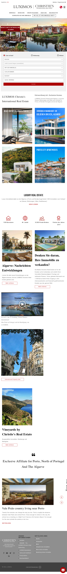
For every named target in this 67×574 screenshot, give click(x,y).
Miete (37, 547)
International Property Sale (12, 379)
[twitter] (10, 556)
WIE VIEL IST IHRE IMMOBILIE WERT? (44, 15)
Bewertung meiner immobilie (43, 555)
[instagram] (14, 556)
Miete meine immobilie (42, 552)
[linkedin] (9, 559)
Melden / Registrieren (59, 2)
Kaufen (38, 541)
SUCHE (33, 84)
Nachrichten (53, 13)
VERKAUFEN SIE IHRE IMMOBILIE (21, 15)
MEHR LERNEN (33, 204)
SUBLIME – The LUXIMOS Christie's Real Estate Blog (24, 548)
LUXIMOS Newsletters (25, 553)
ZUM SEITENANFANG (32, 570)
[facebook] (3, 556)
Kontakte (22, 543)
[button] (61, 498)
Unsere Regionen (32, 13)
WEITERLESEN (6, 526)
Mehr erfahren (10, 283)
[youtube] (7, 556)
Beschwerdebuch (24, 561)
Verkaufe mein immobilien (43, 550)
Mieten (61, 55)
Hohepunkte (39, 544)
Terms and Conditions (25, 556)
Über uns (44, 13)
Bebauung (21, 13)
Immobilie (12, 13)
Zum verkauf (9, 55)
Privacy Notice (23, 558)
